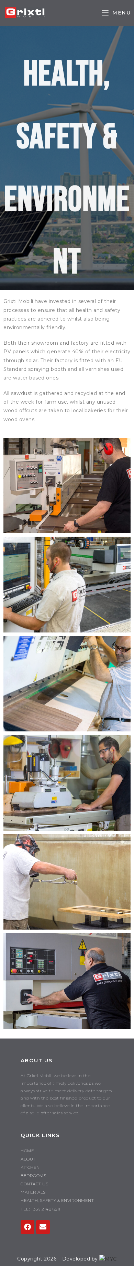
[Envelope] (43, 1227)
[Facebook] (27, 1227)
